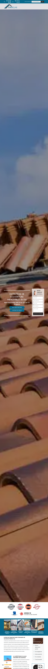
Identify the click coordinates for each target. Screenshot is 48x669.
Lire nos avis (7, 666)
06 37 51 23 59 (17, 1)
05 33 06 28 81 (8, 1)
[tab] (24, 334)
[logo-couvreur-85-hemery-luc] (10, 6)
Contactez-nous (17, 310)
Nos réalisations (17, 307)
